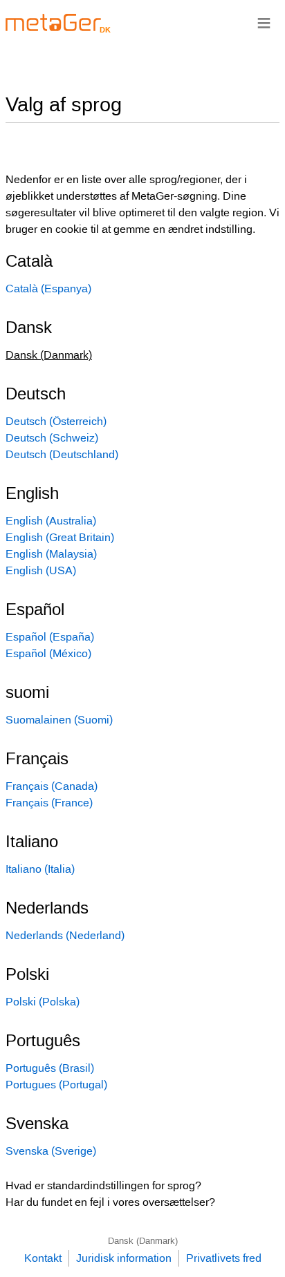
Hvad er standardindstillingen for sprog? (103, 1185)
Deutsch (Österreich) (56, 421)
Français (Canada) (52, 786)
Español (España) (50, 637)
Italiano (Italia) (40, 869)
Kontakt (43, 1258)
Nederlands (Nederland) (65, 935)
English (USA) (41, 570)
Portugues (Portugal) (56, 1084)
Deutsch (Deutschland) (62, 454)
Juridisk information (124, 1258)
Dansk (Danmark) (143, 1241)
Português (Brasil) (50, 1068)
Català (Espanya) (48, 288)
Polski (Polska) (43, 1002)
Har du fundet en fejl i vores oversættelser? (110, 1202)
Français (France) (49, 802)
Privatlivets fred (223, 1258)
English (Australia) (51, 521)
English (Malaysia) (51, 554)
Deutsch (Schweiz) (52, 438)
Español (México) (48, 653)
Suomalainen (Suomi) (59, 720)
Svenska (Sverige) (51, 1151)
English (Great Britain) (60, 537)
